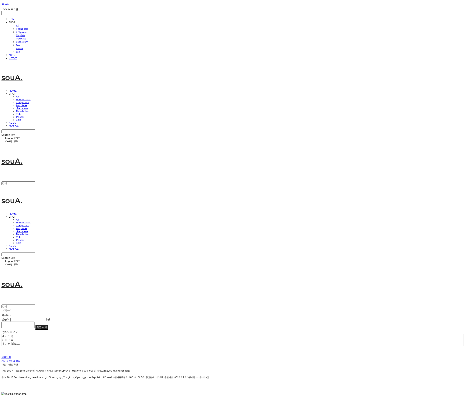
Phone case (22, 28)
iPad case (21, 38)
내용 (47, 319)
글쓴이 (5, 319)
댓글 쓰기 (42, 327)
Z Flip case (21, 32)
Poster (19, 48)
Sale (18, 51)
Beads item (22, 41)
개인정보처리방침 (10, 361)
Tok (18, 45)
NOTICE (13, 58)
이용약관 (6, 357)
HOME (12, 19)
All (17, 25)
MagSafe (20, 35)
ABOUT (12, 55)
